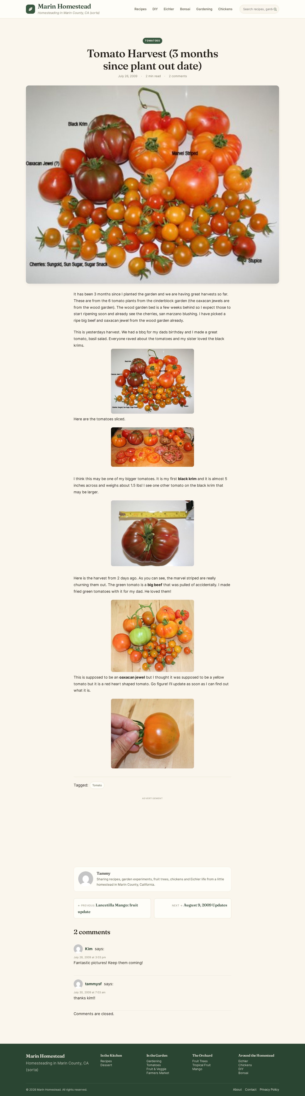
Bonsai (185, 9)
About (237, 1089)
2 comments (178, 76)
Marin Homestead (64, 6)
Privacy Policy (269, 1089)
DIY (155, 9)
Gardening (204, 9)
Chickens (225, 9)
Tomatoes (124, 32)
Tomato (97, 785)
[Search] (275, 9)
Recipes (140, 9)
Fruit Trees (200, 1061)
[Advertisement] (152, 830)
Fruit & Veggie (156, 1069)
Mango (197, 1069)
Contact (250, 1089)
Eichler (169, 9)
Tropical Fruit (201, 1065)
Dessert (106, 1065)
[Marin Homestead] (30, 9)
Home (110, 32)
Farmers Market (157, 1073)
